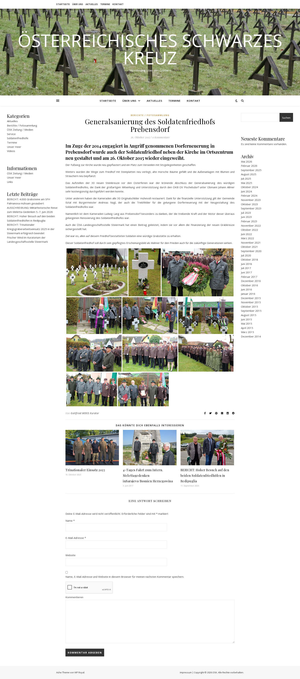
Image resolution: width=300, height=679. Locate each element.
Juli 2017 (246, 268)
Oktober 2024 (249, 187)
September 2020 (251, 251)
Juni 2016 (246, 289)
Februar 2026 (249, 165)
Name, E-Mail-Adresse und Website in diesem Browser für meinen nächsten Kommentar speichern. (124, 576)
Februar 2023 (249, 221)
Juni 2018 (246, 264)
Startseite (63, 4)
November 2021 (251, 242)
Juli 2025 (246, 178)
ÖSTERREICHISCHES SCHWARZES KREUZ (150, 49)
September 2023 (251, 208)
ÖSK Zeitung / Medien (20, 129)
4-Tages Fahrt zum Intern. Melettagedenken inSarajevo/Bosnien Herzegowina (148, 475)
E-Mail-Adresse (75, 538)
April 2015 (247, 328)
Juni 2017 (246, 272)
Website (70, 555)
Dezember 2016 (251, 281)
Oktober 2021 (249, 246)
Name (70, 520)
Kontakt (118, 4)
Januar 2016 (248, 293)
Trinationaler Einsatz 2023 (85, 470)
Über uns (77, 4)
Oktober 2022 (249, 229)
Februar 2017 (249, 276)
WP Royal (79, 672)
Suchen (286, 117)
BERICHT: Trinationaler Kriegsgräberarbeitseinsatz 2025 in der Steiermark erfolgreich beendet (31, 229)
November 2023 (251, 200)
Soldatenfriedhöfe (17, 138)
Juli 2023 (246, 212)
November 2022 (251, 225)
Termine (105, 4)
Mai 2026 (246, 161)
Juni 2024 (246, 191)
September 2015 (251, 310)
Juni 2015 (246, 319)
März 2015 (247, 332)
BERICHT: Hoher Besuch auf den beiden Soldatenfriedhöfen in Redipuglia (205, 475)
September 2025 (251, 170)
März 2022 (247, 238)
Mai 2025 (246, 183)
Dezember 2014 (251, 336)
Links (10, 182)
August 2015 (248, 315)
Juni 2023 (246, 217)
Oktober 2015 (249, 306)
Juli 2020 (246, 255)
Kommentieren (74, 597)
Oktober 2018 (249, 259)
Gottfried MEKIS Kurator (85, 413)
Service (11, 134)
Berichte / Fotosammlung (22, 125)
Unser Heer (14, 146)
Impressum (186, 672)
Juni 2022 (246, 234)
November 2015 (251, 302)
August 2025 (248, 174)
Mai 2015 (246, 323)
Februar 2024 (249, 195)
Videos (11, 151)
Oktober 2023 (249, 204)
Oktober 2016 (249, 285)
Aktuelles (92, 4)
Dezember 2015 (251, 298)
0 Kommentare (161, 137)
